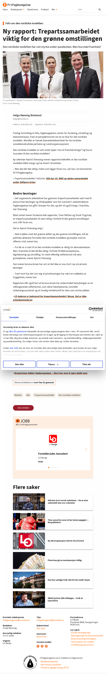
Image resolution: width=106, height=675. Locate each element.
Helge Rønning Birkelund (27, 115)
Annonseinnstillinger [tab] (66, 317)
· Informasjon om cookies (82, 641)
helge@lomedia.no (21, 118)
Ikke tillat (19, 364)
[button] (86, 449)
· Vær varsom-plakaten (50, 664)
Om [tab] (92, 317)
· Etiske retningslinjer (80, 632)
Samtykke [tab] (14, 317)
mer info (14, 348)
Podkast (45, 9)
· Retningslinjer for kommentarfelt (86, 635)
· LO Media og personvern (82, 644)
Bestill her (42, 636)
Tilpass (51, 364)
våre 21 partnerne (18, 331)
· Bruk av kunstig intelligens (83, 638)
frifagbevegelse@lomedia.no (16, 620)
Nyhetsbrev (32, 9)
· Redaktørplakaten (49, 661)
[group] (53, 449)
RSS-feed (41, 628)
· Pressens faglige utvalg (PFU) (54, 667)
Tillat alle (86, 364)
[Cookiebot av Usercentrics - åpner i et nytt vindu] (91, 309)
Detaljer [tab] (40, 317)
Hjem (5, 9)
